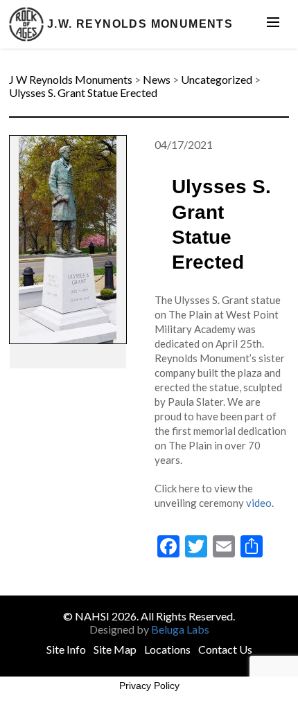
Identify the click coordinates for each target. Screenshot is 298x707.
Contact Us (225, 649)
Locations (167, 649)
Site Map (115, 649)
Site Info (66, 649)
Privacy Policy (149, 685)
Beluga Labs (180, 629)
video (259, 502)
